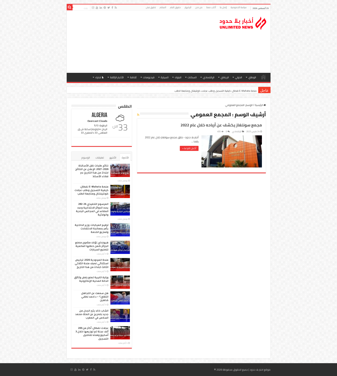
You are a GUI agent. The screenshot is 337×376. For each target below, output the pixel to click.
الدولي (238, 77)
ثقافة (133, 77)
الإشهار (188, 7)
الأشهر (112, 157)
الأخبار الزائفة (117, 77)
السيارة (164, 77)
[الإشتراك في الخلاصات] (138, 114)
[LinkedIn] (100, 7)
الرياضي (225, 77)
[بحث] (70, 7)
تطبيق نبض (151, 7)
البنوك (178, 77)
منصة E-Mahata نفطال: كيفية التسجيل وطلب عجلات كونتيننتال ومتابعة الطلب (215, 90)
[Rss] (115, 7)
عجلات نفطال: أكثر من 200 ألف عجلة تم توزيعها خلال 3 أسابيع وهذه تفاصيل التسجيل (91, 333)
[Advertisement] (141, 41)
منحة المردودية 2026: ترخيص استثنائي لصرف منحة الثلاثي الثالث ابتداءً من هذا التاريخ (91, 263)
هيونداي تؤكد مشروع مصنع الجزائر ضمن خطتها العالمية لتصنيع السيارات (91, 246)
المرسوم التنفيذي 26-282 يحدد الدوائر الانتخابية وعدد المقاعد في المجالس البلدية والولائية (92, 209)
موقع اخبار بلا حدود (260, 369)
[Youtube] (96, 7)
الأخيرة (125, 157)
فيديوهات (148, 77)
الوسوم (85, 157)
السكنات (192, 77)
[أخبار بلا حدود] (243, 22)
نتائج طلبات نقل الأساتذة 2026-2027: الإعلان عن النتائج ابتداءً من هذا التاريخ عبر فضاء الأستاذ (91, 171)
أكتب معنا (211, 7)
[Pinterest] (104, 7)
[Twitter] (108, 7)
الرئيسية (263, 77)
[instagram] (93, 7)
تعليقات (99, 157)
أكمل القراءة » (189, 148)
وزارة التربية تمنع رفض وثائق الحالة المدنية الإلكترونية (91, 279)
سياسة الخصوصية (239, 7)
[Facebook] (112, 7)
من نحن (198, 7)
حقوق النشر (175, 7)
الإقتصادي (208, 77)
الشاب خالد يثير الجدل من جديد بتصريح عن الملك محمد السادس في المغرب (91, 314)
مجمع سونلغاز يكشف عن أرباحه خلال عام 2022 (221, 125)
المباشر (163, 7)
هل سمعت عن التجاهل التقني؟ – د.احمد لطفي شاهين (94, 296)
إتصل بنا (223, 7)
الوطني (252, 77)
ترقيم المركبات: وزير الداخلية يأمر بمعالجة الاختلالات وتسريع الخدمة (91, 228)
